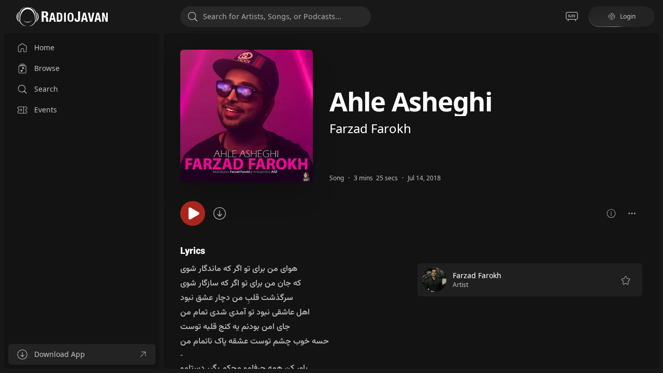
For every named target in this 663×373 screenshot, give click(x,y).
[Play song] (192, 213)
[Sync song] (219, 213)
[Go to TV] (572, 16)
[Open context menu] (632, 213)
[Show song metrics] (611, 213)
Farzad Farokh (370, 128)
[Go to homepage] (62, 16)
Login (628, 16)
